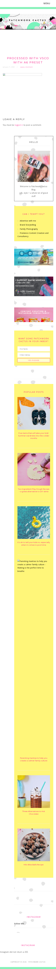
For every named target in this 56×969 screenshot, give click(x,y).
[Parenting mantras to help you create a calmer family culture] (33, 571)
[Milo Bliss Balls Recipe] (33, 860)
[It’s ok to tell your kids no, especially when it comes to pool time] (33, 538)
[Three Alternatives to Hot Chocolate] (33, 807)
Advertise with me (28, 220)
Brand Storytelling (28, 225)
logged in (19, 125)
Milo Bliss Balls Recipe (34, 865)
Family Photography (29, 229)
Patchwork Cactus (28, 27)
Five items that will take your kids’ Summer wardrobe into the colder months (33, 435)
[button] (48, 3)
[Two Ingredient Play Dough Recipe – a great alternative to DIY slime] (33, 485)
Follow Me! (19, 923)
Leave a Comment (26, 67)
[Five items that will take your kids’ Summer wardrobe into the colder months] (33, 429)
